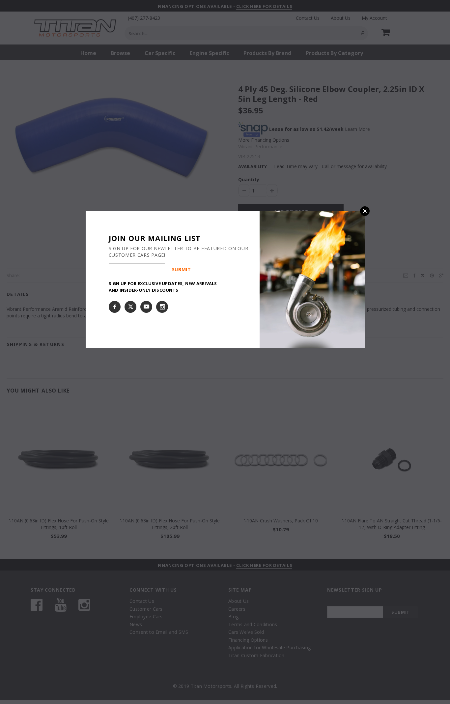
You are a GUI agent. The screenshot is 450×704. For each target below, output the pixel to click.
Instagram (162, 307)
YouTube (146, 307)
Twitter (130, 307)
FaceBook (115, 307)
